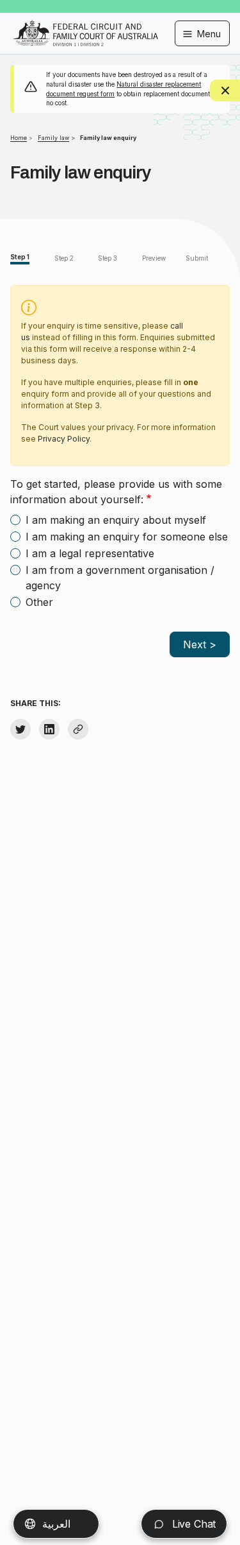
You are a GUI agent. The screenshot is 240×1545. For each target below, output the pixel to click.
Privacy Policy (64, 439)
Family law (53, 137)
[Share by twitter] (20, 729)
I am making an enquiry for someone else (127, 536)
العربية (56, 1523)
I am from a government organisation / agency (120, 578)
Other (39, 602)
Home (18, 137)
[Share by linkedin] (49, 729)
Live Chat (192, 1523)
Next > (199, 644)
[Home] (86, 24)
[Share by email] (78, 729)
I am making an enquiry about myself (116, 520)
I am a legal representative (90, 553)
